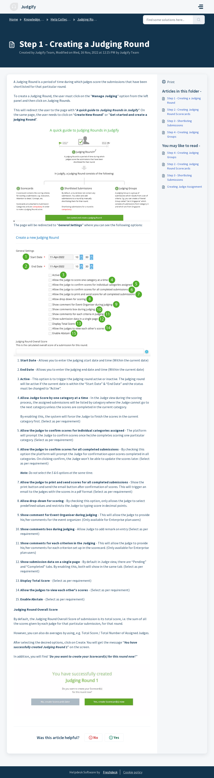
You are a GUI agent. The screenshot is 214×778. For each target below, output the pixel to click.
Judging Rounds (88, 19)
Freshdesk (110, 772)
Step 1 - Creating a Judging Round (184, 100)
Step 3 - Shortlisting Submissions (179, 123)
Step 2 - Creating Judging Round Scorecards (183, 112)
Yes (116, 737)
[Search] (199, 19)
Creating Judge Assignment (184, 186)
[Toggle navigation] (200, 6)
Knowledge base (35, 19)
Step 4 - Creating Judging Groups (183, 134)
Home (13, 19)
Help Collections (63, 19)
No (95, 737)
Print (171, 82)
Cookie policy (132, 772)
